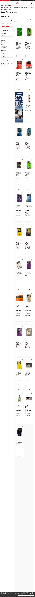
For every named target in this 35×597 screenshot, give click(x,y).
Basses (22, 7)
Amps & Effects (6, 7)
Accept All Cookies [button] (25, 595)
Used (5, 9)
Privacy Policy (25, 592)
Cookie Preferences (20, 594)
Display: (15, 21)
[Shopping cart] (34, 3)
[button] (11, 30)
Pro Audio (3, 47)
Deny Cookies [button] (9, 595)
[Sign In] (31, 3)
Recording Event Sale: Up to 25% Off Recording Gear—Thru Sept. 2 (19, 0)
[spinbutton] (4, 23)
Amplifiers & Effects (5, 46)
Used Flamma (8, 9)
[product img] (19, 32)
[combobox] (18, 19)
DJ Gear (18, 7)
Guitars (2, 7)
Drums (15, 7)
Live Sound (30, 7)
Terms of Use (14, 594)
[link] (19, 39)
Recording (25, 7)
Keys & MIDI (12, 7)
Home (2, 9)
